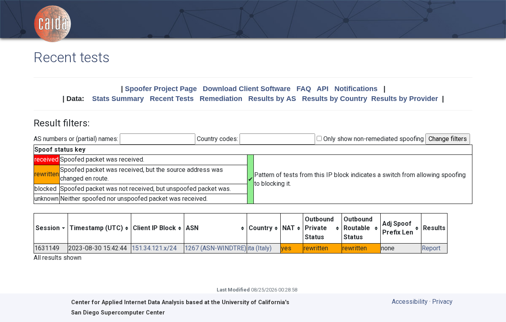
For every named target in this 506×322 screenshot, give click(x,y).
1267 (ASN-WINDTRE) (215, 248)
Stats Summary (118, 99)
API (323, 89)
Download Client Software (247, 89)
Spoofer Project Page (161, 89)
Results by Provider (404, 99)
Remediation (221, 99)
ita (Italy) (259, 248)
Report (431, 248)
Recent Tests (172, 99)
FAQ (303, 89)
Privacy (442, 301)
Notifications (356, 89)
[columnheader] (51, 228)
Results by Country (334, 99)
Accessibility (410, 301)
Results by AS (272, 99)
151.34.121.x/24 (154, 248)
